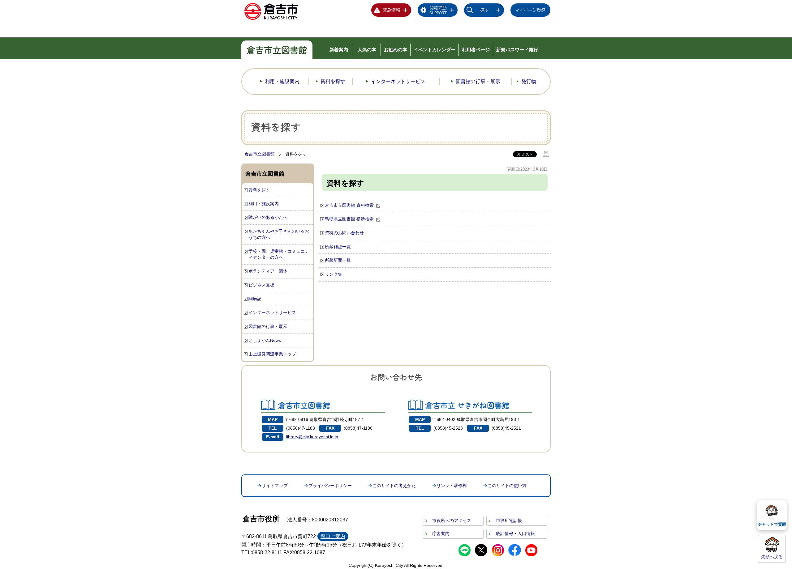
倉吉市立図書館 (259, 153)
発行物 (528, 81)
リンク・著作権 (452, 485)
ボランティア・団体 (267, 271)
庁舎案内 (441, 533)
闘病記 (254, 298)
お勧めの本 (395, 49)
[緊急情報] (391, 11)
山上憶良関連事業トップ (272, 353)
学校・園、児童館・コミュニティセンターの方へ (278, 254)
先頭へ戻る (772, 556)
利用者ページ (476, 49)
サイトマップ (275, 485)
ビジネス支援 (261, 284)
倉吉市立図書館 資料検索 (349, 205)
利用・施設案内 (282, 81)
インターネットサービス (398, 81)
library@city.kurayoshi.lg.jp (312, 436)
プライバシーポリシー (330, 485)
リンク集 (333, 274)
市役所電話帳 (509, 520)
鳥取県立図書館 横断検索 (349, 218)
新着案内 (338, 49)
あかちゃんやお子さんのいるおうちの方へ (278, 234)
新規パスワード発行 (517, 49)
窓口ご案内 (333, 536)
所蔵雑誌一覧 (338, 246)
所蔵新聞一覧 (338, 260)
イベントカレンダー (434, 49)
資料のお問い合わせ (344, 232)
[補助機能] (438, 11)
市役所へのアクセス (451, 520)
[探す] (484, 11)
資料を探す (333, 81)
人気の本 (367, 49)
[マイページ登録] (530, 11)
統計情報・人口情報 (515, 533)
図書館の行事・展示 (478, 81)
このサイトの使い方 (507, 485)
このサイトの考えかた (394, 485)
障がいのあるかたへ (267, 217)
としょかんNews (264, 340)
